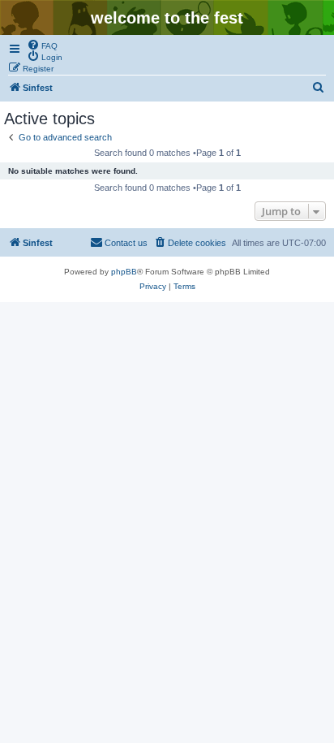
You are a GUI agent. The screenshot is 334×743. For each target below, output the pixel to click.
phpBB (124, 271)
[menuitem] (42, 44)
